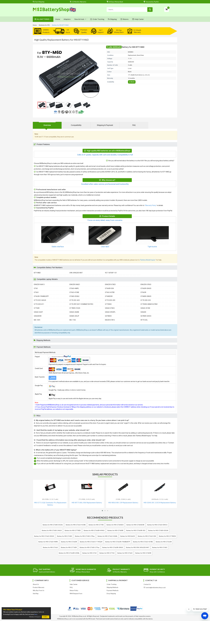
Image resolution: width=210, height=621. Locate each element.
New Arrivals (79, 19)
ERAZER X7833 (146, 284)
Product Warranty (38, 587)
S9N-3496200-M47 (76, 273)
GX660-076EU (110, 308)
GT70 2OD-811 (39, 304)
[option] (68, 75)
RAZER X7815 (110, 320)
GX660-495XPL (110, 312)
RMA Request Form (76, 593)
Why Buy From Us (38, 590)
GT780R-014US (74, 308)
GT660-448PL (74, 288)
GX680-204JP (74, 316)
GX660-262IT (38, 312)
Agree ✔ (46, 617)
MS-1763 (72, 320)
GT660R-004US (146, 288)
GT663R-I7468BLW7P (41, 296)
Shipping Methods (112, 587)
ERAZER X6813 (39, 284)
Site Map (35, 593)
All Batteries (43, 19)
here (35, 614)
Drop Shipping (111, 593)
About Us (36, 584)
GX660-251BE (145, 308)
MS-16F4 (37, 320)
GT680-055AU (74, 296)
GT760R (36, 308)
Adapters (67, 19)
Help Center (139, 19)
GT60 (36, 288)
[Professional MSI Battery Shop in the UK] (54, 11)
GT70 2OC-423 (74, 300)
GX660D (143, 312)
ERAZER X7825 (110, 284)
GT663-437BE (110, 292)
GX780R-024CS (146, 316)
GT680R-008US (146, 296)
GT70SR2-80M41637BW (149, 304)
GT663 (36, 292)
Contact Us (147, 584)
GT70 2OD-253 (146, 300)
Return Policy (74, 590)
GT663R (143, 292)
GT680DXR (109, 296)
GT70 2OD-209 (110, 300)
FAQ (71, 587)
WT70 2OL (144, 320)
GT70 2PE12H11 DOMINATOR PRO (81, 304)
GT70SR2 (108, 304)
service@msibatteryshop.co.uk (156, 587)
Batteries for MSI (44, 25)
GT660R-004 (109, 288)
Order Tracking (98, 19)
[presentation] (47, 125)
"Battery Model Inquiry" (148, 260)
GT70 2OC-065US (40, 300)
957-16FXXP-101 (111, 273)
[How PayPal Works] (136, 608)
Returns (126, 19)
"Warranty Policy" (151, 205)
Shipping (113, 19)
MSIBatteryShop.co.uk (79, 616)
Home (57, 19)
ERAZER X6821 (74, 284)
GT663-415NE (74, 292)
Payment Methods (112, 590)
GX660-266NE (74, 312)
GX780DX (108, 316)
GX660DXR (37, 316)
